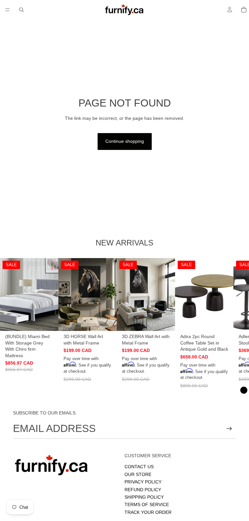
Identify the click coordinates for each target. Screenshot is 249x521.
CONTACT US (139, 467)
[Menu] (7, 9)
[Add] (48, 321)
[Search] (21, 10)
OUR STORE (137, 474)
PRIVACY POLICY (142, 481)
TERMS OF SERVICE (146, 504)
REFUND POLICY (142, 489)
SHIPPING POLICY (144, 497)
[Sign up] (229, 429)
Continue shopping (124, 141)
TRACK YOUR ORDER (148, 512)
